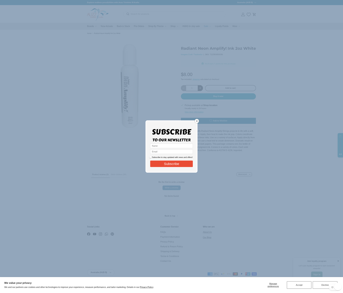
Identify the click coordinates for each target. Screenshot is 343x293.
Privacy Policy (146, 287)
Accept (299, 285)
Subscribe (171, 164)
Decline (325, 285)
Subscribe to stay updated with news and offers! (172, 157)
